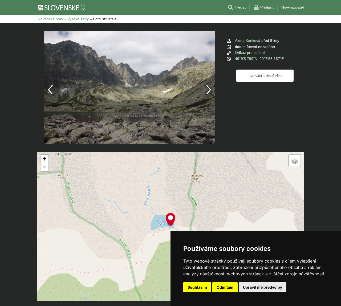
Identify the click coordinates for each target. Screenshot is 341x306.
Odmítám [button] (225, 287)
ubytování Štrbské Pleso (264, 75)
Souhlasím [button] (197, 287)
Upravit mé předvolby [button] (262, 287)
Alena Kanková (247, 40)
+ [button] (44, 158)
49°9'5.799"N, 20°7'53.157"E (259, 59)
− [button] (44, 167)
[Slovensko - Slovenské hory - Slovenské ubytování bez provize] (61, 7)
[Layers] (295, 161)
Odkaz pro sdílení (250, 52)
